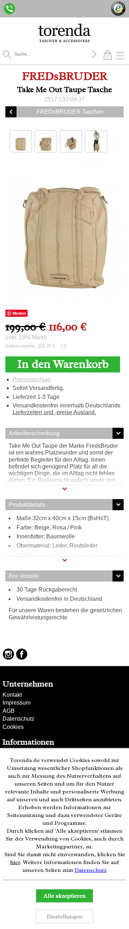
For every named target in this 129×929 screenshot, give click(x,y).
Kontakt (12, 695)
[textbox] (52, 54)
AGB (9, 711)
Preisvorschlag (32, 379)
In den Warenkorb (63, 364)
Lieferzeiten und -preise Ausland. (54, 412)
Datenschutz (18, 719)
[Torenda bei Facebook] (22, 654)
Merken (19, 313)
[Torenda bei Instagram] (8, 654)
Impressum (16, 703)
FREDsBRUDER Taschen (70, 112)
